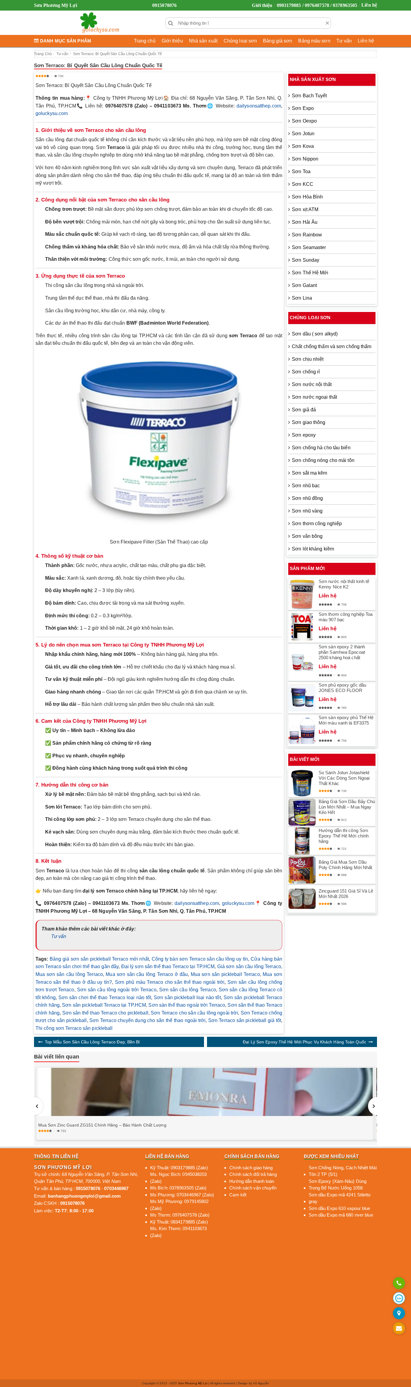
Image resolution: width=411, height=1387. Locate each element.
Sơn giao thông (308, 422)
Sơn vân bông (307, 536)
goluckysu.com (52, 113)
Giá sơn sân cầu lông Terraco (249, 966)
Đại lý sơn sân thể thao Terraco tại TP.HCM (168, 966)
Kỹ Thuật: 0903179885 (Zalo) (179, 1167)
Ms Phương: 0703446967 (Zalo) (182, 1194)
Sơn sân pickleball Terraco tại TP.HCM (104, 1005)
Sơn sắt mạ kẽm (309, 472)
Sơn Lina (302, 298)
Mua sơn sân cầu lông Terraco (69, 974)
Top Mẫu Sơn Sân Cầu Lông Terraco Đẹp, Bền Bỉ (92, 1041)
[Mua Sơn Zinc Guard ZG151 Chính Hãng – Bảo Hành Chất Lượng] (205, 1092)
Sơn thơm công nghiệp (317, 523)
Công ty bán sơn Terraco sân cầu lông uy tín (200, 959)
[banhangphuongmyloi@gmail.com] (399, 1328)
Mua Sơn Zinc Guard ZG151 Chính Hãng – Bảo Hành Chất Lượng (102, 1125)
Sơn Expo (303, 108)
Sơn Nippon (305, 158)
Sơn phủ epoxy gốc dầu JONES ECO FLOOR (342, 687)
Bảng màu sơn (314, 40)
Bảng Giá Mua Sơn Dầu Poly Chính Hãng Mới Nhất (345, 864)
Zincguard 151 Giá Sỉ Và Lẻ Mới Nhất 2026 (346, 893)
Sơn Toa (301, 171)
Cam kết (237, 1194)
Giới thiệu (262, 5)
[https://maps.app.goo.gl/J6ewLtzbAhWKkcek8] (399, 1313)
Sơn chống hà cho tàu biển (321, 447)
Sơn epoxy (304, 435)
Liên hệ (369, 5)
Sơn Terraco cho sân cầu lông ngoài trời (194, 1012)
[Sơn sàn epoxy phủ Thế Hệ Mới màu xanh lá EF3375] (302, 730)
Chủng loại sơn (240, 40)
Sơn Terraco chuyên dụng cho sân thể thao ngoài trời (147, 1020)
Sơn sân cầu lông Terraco (187, 989)
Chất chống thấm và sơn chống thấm (331, 346)
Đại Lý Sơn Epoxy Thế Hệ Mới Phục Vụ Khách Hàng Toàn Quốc (304, 1041)
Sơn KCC (302, 184)
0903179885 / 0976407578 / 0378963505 (317, 5)
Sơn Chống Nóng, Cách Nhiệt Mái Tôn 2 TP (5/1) (343, 1171)
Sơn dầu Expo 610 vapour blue (339, 1208)
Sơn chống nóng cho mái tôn (323, 460)
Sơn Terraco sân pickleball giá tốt (244, 1020)
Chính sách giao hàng (251, 1167)
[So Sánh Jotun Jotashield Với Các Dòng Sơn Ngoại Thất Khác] (302, 783)
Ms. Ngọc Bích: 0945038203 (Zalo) (178, 1178)
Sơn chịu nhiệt (307, 359)
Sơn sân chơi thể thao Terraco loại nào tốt (104, 997)
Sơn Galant (304, 285)
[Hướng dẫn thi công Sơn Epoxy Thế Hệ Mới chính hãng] (302, 841)
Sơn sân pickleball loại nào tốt (187, 997)
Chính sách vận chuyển (253, 1187)
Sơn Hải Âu (304, 222)
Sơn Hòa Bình (307, 196)
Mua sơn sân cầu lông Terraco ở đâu (147, 974)
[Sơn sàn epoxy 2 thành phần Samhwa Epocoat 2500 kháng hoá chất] (302, 662)
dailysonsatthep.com (258, 105)
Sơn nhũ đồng (307, 498)
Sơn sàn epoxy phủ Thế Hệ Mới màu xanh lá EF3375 (346, 720)
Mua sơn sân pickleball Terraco (225, 974)
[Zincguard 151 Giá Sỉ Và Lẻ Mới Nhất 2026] (302, 899)
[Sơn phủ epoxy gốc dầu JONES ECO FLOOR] (302, 697)
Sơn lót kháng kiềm (313, 548)
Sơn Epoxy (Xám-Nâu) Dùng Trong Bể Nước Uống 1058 (337, 1185)
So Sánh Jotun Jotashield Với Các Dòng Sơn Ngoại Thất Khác (344, 778)
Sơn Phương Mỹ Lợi (193, 1383)
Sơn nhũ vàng (307, 510)
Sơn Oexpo (304, 120)
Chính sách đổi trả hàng (253, 1174)
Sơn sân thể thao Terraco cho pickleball (105, 1012)
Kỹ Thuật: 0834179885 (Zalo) (179, 1221)
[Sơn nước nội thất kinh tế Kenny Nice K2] (302, 594)
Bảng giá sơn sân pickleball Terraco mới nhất (99, 959)
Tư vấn (344, 40)
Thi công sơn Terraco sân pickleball (74, 1028)
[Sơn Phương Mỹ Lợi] (99, 22)
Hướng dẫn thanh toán (251, 1181)
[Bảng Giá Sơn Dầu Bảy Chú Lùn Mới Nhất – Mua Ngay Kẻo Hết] (302, 812)
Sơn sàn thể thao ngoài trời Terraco (186, 1005)
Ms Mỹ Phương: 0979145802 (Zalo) (179, 1205)
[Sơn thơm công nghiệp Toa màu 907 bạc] (302, 627)
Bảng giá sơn (277, 40)
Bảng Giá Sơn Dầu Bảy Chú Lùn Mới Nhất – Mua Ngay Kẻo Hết (347, 807)
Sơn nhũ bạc (306, 485)
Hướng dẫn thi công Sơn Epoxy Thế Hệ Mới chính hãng (344, 836)
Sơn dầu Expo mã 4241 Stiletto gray (340, 1198)
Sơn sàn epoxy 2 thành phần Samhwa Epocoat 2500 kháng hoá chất (342, 652)
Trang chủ (145, 40)
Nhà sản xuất (203, 40)
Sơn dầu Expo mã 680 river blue (341, 1214)
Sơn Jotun (303, 133)
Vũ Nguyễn (261, 1383)
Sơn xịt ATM (305, 209)
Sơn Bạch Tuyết (309, 95)
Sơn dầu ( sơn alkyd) (315, 333)
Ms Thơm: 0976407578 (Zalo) (180, 1214)
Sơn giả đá (304, 409)
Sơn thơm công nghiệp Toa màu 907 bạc (345, 617)
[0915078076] (399, 1283)
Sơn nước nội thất (312, 384)
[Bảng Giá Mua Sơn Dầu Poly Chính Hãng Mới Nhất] (302, 870)
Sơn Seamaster (309, 247)
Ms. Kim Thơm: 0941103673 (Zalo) (178, 1232)
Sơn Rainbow (307, 234)
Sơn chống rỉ (306, 371)
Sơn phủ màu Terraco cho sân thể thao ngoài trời (170, 982)
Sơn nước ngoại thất (314, 397)
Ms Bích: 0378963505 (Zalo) (178, 1187)
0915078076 (164, 5)
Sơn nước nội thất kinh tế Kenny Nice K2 (344, 584)
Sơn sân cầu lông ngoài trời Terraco (116, 989)
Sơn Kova (303, 146)
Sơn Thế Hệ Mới (310, 272)
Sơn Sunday (305, 260)
